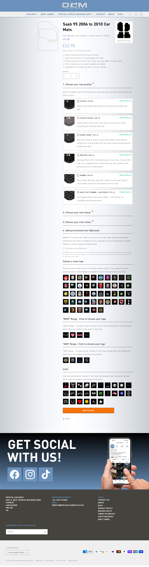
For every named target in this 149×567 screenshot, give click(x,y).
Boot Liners (104, 519)
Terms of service (61, 560)
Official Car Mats (16, 561)
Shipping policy (72, 560)
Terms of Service (106, 514)
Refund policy (39, 560)
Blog (100, 505)
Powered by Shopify (27, 561)
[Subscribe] (45, 532)
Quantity (65, 72)
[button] (32, 14)
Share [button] (67, 419)
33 (68, 39)
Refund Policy (105, 511)
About (101, 502)
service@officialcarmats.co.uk (68, 505)
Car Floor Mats (105, 516)
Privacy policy (50, 560)
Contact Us (103, 500)
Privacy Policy (105, 508)
